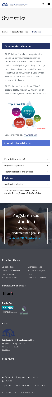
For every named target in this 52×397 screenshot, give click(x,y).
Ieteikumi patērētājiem (11, 270)
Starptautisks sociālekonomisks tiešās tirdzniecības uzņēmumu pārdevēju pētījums (23, 192)
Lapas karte (7, 385)
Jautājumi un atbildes (13, 184)
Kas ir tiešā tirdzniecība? (14, 159)
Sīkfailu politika (40, 385)
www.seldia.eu (30, 134)
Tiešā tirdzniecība (20, 32)
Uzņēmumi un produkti (14, 165)
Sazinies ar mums (9, 277)
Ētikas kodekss (8, 267)
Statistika (8, 178)
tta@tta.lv (6, 350)
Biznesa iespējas (35, 267)
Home (5, 32)
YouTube (8, 380)
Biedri (30, 274)
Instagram (20, 377)
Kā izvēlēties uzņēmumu (38, 270)
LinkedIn (34, 377)
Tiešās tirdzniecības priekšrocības (18, 171)
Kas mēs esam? (8, 274)
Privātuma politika (22, 385)
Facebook (9, 377)
